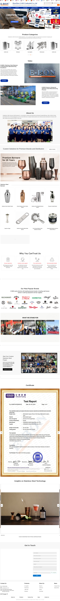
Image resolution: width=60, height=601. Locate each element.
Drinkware (26, 591)
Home (2, 7)
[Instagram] (1, 594)
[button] (29, 27)
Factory (40, 589)
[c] (30, 432)
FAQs (49, 7)
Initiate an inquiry (52, 149)
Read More (4, 80)
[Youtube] (5, 594)
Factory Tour (30, 597)
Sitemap (37, 599)
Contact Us (57, 7)
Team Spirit (25, 7)
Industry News (56, 587)
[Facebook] (7, 594)
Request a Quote (7, 369)
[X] (3, 594)
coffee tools (26, 589)
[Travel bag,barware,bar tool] (30, 18)
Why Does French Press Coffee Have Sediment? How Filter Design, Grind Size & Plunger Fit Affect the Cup (30, 536)
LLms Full (42, 599)
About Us (9, 7)
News (43, 7)
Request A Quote (35, 7)
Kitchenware (26, 587)
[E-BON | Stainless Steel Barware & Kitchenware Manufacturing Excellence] (42, 73)
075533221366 (4, 586)
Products (17, 7)
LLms (39, 599)
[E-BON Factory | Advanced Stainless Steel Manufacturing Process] (18, 95)
